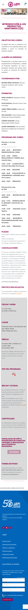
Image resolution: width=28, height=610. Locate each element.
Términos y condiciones (8, 548)
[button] (3, 4)
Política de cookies (7, 551)
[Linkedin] (6, 527)
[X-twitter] (3, 527)
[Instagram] (9, 527)
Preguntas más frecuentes (9, 544)
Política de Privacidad (8, 554)
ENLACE (19, 293)
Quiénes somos (6, 541)
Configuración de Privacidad (9, 558)
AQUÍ (22, 405)
